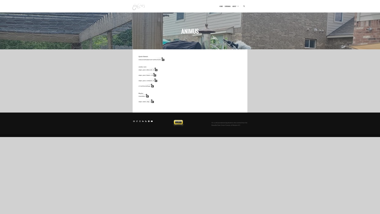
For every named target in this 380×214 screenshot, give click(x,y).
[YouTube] (152, 121)
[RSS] (146, 121)
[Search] (244, 6)
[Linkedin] (143, 121)
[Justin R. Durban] (139, 6)
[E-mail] (134, 121)
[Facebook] (137, 121)
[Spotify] (149, 121)
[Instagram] (140, 121)
